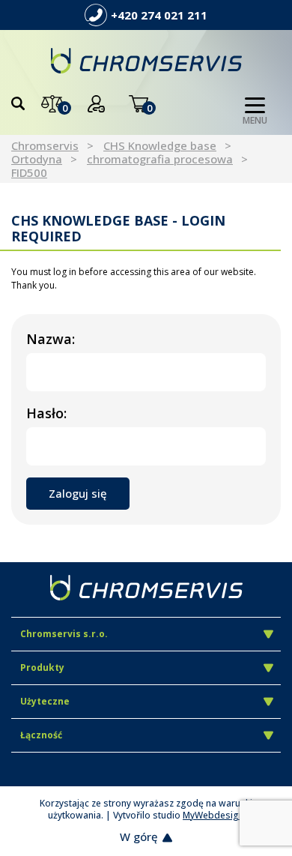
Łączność (41, 735)
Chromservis (45, 145)
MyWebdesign (213, 815)
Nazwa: (50, 339)
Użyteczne (45, 701)
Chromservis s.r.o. (64, 633)
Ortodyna (36, 158)
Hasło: (46, 413)
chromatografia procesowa (160, 158)
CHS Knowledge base (159, 145)
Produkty (42, 667)
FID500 (29, 172)
